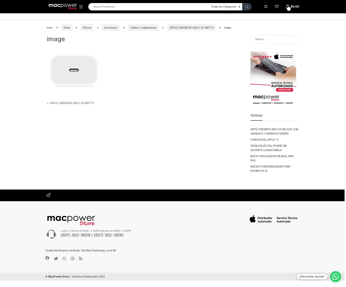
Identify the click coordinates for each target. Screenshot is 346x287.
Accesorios (110, 27)
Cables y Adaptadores (143, 27)
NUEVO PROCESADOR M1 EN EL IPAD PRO (272, 158)
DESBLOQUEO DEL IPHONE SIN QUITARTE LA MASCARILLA (268, 148)
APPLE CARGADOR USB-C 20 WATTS (191, 27)
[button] (335, 276)
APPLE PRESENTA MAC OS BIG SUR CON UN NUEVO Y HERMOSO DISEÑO (274, 131)
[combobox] (148, 6)
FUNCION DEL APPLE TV (264, 139)
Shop (67, 27)
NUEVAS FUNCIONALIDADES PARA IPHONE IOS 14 (270, 168)
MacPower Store (59, 276)
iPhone (87, 27)
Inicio (50, 27)
